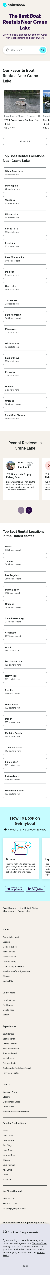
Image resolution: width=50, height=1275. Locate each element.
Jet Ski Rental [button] (9, 1039)
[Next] (29, 510)
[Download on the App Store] (14, 889)
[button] (22, 101)
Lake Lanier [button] (8, 1135)
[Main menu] (45, 5)
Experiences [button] (9, 1026)
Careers (6, 942)
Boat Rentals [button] (8, 1034)
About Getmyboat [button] (11, 937)
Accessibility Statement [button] (13, 966)
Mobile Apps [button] (8, 1010)
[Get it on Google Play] (35, 889)
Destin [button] (5, 1174)
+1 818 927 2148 (10, 1203)
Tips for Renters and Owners (16, 1111)
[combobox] (20, 50)
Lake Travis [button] (8, 1150)
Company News (10, 1092)
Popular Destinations (14, 1123)
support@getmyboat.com (14, 1208)
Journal (7, 1084)
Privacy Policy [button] (9, 956)
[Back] (21, 510)
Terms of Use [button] (39, 1243)
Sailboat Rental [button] (9, 1063)
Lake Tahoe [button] (8, 1140)
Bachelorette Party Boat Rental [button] (17, 1068)
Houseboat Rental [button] (11, 1048)
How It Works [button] (9, 1000)
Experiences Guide (11, 1102)
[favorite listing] (39, 116)
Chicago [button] (6, 1160)
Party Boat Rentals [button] (11, 1073)
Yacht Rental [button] (8, 1058)
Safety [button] (6, 1014)
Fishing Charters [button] (10, 1043)
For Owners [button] (8, 1005)
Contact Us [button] (8, 981)
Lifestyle (6, 1097)
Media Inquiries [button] (10, 947)
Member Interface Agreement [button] (16, 971)
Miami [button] (5, 1130)
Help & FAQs (8, 1198)
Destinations (8, 1106)
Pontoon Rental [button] (10, 1053)
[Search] (42, 50)
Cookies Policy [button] (10, 961)
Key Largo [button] (7, 1170)
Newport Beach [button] (10, 1155)
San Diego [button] (7, 1145)
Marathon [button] (7, 1179)
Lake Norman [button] (9, 1165)
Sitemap (6, 976)
